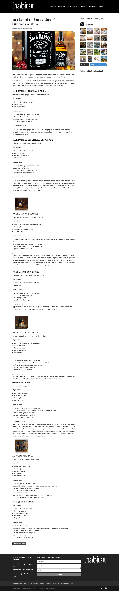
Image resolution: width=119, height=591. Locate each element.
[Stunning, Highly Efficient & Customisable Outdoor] (83, 45)
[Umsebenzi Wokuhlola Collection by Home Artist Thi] (90, 38)
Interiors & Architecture (64, 6)
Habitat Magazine (18, 28)
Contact (74, 583)
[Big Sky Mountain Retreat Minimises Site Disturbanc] (104, 38)
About (48, 583)
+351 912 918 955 (27, 569)
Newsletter (53, 6)
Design (75, 6)
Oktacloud (54, 588)
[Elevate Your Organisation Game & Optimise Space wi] (97, 59)
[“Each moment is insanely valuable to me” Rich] (83, 59)
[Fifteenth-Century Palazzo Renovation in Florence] (83, 38)
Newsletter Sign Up (19, 543)
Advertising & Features (61, 583)
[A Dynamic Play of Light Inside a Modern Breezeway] (90, 52)
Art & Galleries (93, 6)
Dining (32, 28)
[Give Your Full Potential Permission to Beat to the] (104, 59)
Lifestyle (83, 6)
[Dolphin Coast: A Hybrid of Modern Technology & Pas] (97, 38)
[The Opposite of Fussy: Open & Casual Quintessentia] (83, 52)
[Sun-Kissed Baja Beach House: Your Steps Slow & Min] (97, 31)
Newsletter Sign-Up (37, 583)
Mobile (101, 6)
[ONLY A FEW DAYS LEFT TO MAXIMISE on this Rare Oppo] (90, 59)
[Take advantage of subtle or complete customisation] (97, 45)
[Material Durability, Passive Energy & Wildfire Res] (104, 45)
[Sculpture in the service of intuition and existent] (83, 31)
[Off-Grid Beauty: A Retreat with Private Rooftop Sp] (90, 31)
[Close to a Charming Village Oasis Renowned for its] (97, 52)
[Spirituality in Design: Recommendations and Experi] (104, 31)
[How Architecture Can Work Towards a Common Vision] (104, 52)
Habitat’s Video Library (20, 583)
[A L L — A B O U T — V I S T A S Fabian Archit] (90, 45)
